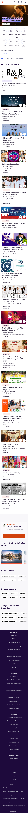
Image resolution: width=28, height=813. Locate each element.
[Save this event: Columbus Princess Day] (21, 466)
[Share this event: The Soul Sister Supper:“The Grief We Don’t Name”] (24, 321)
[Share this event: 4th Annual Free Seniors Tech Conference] (24, 134)
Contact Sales (14, 761)
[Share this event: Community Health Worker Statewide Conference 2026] (24, 243)
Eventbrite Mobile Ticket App (14, 646)
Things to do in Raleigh (8, 580)
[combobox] (14, 53)
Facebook (14, 769)
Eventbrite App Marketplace (14, 653)
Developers (16, 795)
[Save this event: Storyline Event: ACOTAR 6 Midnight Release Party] (20, 105)
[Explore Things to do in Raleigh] (15, 579)
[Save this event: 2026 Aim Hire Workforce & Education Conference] (20, 269)
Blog (9, 791)
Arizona (13, 593)
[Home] (2, 2)
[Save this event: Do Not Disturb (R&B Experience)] (21, 76)
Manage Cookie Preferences (13, 802)
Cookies (22, 798)
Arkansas (12, 597)
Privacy (9, 798)
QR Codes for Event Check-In (14, 704)
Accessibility (15, 798)
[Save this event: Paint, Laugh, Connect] (20, 440)
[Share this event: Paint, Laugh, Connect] (24, 440)
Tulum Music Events (14, 724)
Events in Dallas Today (14, 742)
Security (10, 795)
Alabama (4, 593)
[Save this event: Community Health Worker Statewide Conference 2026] (21, 243)
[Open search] (14, 2)
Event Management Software (14, 694)
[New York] (11, 562)
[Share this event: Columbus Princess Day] (24, 466)
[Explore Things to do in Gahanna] (16, 621)
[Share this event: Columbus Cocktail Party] (24, 160)
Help (12, 791)
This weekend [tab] (20, 58)
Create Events (14, 635)
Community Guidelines (14, 660)
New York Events (14, 735)
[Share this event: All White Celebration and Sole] (24, 295)
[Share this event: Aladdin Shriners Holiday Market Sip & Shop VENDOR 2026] (24, 350)
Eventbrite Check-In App (14, 649)
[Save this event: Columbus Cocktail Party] (20, 160)
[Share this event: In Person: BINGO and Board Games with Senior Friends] (24, 409)
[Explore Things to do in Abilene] (15, 575)
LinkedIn (14, 772)
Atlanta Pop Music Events (14, 731)
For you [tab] (6, 58)
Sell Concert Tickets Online (14, 683)
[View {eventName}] (14, 72)
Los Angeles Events (14, 745)
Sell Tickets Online (14, 676)
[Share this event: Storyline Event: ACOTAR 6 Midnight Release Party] (24, 105)
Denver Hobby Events (14, 728)
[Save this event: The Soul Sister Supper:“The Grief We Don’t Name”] (20, 321)
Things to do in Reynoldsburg (9, 613)
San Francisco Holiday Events (14, 720)
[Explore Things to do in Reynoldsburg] (19, 613)
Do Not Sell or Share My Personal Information (14, 805)
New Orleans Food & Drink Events (14, 717)
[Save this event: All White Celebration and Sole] (21, 295)
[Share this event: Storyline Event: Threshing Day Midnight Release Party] (24, 492)
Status (22, 795)
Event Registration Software (14, 656)
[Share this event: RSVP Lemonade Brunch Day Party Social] (24, 381)
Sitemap (14, 667)
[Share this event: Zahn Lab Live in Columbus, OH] (24, 216)
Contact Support (14, 758)
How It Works (6, 788)
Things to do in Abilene (8, 576)
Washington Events (14, 749)
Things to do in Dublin (7, 617)
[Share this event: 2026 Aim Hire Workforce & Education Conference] (24, 269)
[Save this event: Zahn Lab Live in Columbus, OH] (20, 216)
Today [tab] (12, 58)
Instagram (14, 776)
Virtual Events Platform (14, 701)
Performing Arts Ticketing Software (14, 679)
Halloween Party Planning (14, 697)
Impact (4, 795)
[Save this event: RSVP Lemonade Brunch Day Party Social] (20, 381)
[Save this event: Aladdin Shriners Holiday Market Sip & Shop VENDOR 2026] (21, 350)
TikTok (14, 779)
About (4, 791)
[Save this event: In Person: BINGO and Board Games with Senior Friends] (21, 409)
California (22, 593)
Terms (4, 798)
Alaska (4, 597)
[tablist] (12, 59)
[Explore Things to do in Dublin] (15, 617)
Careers (17, 791)
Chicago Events (14, 738)
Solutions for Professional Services (14, 690)
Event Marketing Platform (14, 642)
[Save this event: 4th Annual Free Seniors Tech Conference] (21, 134)
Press (22, 791)
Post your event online (14, 708)
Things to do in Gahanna (8, 621)
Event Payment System (14, 687)
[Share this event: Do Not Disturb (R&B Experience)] (24, 76)
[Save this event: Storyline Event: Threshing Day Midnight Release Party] (20, 492)
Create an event (14, 536)
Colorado (22, 597)
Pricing (14, 638)
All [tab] (2, 58)
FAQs (14, 663)
